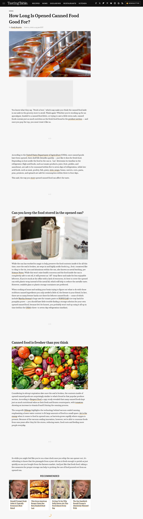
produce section (75, 119)
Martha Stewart (25, 298)
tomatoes (79, 402)
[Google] (119, 3)
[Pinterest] (107, 3)
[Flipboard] (103, 3)
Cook (11, 11)
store (33, 177)
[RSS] (122, 3)
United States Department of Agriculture (43, 155)
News (44, 3)
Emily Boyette (16, 27)
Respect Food (35, 399)
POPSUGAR (64, 298)
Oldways (27, 410)
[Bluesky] (111, 3)
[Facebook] (96, 3)
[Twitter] (100, 3)
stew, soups (54, 170)
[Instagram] (115, 3)
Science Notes (18, 272)
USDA (28, 307)
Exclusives (55, 3)
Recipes (36, 3)
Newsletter (134, 3)
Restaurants (69, 3)
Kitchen (82, 3)
